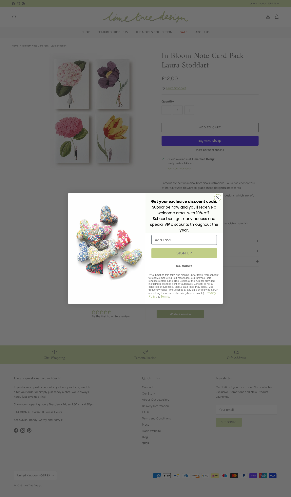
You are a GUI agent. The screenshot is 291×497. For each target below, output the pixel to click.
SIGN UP (184, 253)
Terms (165, 296)
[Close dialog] (217, 197)
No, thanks (184, 266)
